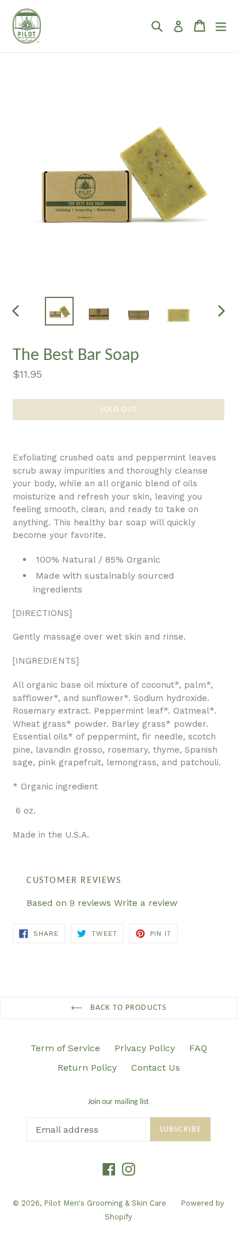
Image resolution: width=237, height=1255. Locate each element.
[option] (59, 311)
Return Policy (87, 1067)
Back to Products (127, 1008)
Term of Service (65, 1048)
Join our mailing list (118, 1102)
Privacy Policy (144, 1048)
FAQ (198, 1048)
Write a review (145, 902)
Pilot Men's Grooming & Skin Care (105, 1203)
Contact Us (155, 1067)
